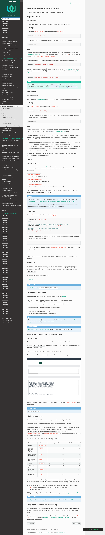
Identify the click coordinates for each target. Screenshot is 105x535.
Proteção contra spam (8, 117)
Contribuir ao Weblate (7, 175)
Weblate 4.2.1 (5, 295)
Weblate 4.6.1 (5, 266)
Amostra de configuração (8, 97)
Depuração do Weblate (7, 183)
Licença (4, 210)
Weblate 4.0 (5, 313)
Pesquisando (5, 39)
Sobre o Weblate (6, 208)
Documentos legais (6, 135)
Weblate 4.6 (5, 268)
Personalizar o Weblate (7, 128)
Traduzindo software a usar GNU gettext (10, 146)
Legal (4, 113)
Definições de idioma (7, 76)
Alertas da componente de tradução (10, 158)
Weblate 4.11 (5, 241)
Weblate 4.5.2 (5, 272)
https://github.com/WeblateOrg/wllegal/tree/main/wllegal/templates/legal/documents (51, 201)
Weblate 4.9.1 (5, 247)
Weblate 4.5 (5, 277)
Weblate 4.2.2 (5, 293)
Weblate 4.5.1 (5, 275)
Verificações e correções (8, 36)
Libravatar (31, 281)
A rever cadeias (5, 165)
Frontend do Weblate (7, 190)
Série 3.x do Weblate (7, 316)
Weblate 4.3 (5, 291)
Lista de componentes (7, 103)
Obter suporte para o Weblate (9, 132)
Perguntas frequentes (7, 43)
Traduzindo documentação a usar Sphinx (10, 149)
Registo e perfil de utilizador (8, 27)
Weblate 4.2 (5, 297)
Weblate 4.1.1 (5, 300)
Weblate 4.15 (5, 215)
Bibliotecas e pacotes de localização (10, 156)
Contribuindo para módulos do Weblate (11, 205)
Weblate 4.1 (5, 302)
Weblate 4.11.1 (5, 238)
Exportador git (6, 108)
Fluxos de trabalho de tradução (9, 41)
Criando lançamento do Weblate (9, 201)
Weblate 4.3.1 (5, 288)
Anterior (31, 523)
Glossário (4, 34)
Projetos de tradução (7, 74)
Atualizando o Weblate (7, 65)
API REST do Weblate (7, 50)
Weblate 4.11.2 (5, 236)
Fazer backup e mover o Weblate (10, 67)
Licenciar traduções (6, 81)
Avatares (5, 115)
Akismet (64, 296)
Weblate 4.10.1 (5, 243)
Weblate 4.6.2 (5, 263)
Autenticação (5, 69)
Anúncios (4, 101)
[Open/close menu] (0, 106)
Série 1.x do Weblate (7, 320)
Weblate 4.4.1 (5, 281)
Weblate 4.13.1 (5, 225)
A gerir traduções (6, 163)
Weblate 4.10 (5, 245)
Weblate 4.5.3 (5, 270)
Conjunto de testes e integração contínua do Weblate (9, 196)
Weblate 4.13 (5, 227)
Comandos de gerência (7, 99)
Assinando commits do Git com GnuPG (10, 120)
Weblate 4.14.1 (5, 220)
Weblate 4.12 (5, 234)
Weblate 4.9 (5, 250)
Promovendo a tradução (8, 167)
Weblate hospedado (41, 167)
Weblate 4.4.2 (5, 279)
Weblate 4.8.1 (5, 252)
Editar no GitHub (76, 3)
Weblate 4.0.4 (5, 304)
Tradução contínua (6, 78)
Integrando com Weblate (8, 143)
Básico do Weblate (6, 25)
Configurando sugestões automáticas (11, 88)
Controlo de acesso (6, 72)
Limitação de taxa (7, 123)
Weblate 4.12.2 (5, 229)
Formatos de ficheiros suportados (10, 45)
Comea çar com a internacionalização (11, 140)
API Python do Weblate (7, 55)
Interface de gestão (6, 130)
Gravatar (31, 279)
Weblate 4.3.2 (5, 286)
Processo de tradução (7, 83)
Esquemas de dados (7, 198)
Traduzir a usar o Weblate (8, 29)
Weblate (12, 2)
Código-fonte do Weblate (8, 181)
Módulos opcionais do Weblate (10, 106)
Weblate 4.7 (5, 261)
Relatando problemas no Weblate (10, 192)
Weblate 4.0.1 (5, 311)
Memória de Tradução (7, 92)
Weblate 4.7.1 (5, 259)
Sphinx (38, 532)
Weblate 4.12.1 (5, 231)
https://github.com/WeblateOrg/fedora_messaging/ (56, 517)
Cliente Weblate (5, 52)
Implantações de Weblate (8, 62)
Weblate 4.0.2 (5, 309)
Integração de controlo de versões (10, 48)
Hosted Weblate (40, 99)
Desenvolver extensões (7, 188)
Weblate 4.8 (5, 254)
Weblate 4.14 (5, 222)
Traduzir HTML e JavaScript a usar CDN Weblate (10, 153)
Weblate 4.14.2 (5, 218)
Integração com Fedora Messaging (11, 125)
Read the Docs (61, 532)
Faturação (5, 110)
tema (48, 532)
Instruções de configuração (8, 60)
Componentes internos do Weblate (10, 186)
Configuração (5, 94)
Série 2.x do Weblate (7, 318)
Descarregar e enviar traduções (9, 32)
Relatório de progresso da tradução (10, 169)
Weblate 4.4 (5, 284)
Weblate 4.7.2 (5, 256)
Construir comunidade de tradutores (10, 160)
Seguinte (75, 523)
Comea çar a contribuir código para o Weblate (11, 178)
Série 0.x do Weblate (7, 322)
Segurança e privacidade (8, 203)
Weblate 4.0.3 (5, 307)
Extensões (4, 90)
